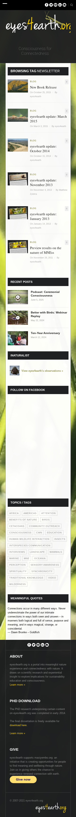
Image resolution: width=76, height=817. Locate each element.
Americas (30, 513)
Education (54, 532)
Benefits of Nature (23, 519)
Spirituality (18, 571)
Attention (48, 513)
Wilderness (17, 584)
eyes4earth (35, 96)
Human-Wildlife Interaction (29, 539)
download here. (18, 725)
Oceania (40, 558)
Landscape (37, 552)
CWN (39, 532)
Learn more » (17, 684)
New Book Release (43, 87)
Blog (33, 82)
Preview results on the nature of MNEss (45, 250)
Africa (14, 513)
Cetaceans (16, 526)
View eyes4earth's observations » (42, 370)
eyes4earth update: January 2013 (43, 216)
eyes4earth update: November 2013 (43, 182)
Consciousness (20, 532)
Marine (14, 558)
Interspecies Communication (29, 545)
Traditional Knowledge (26, 578)
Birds (46, 519)
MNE (26, 558)
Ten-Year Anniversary (45, 333)
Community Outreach (44, 526)
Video (52, 578)
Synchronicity (41, 571)
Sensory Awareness (45, 565)
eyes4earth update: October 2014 (43, 148)
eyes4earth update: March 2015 (48, 118)
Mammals (56, 552)
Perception (17, 565)
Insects (59, 539)
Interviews (17, 552)
